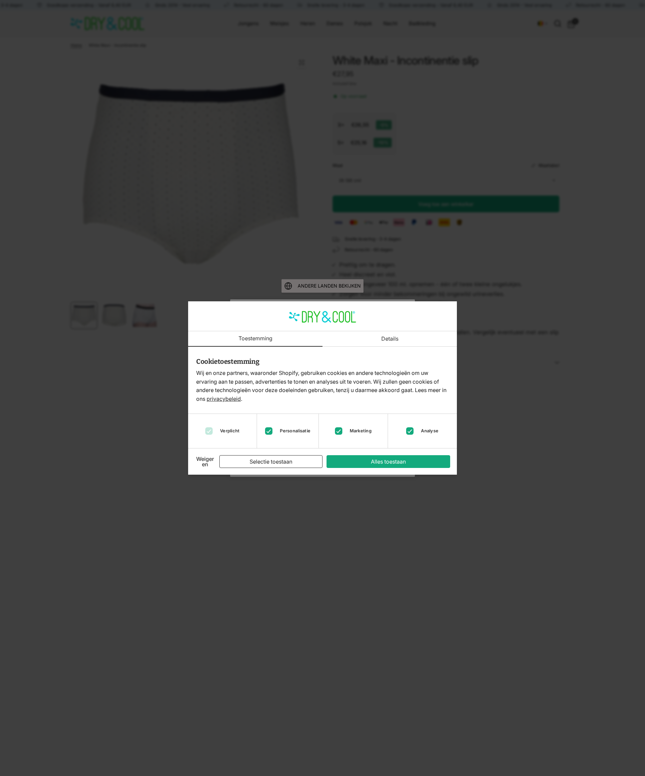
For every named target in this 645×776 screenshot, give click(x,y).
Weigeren (205, 462)
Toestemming (255, 339)
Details (389, 339)
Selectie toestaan (271, 461)
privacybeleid (224, 398)
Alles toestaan (388, 461)
